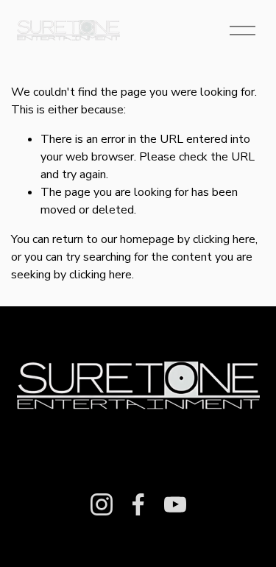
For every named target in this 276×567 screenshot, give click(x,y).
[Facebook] (138, 504)
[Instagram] (101, 504)
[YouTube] (175, 504)
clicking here (224, 239)
